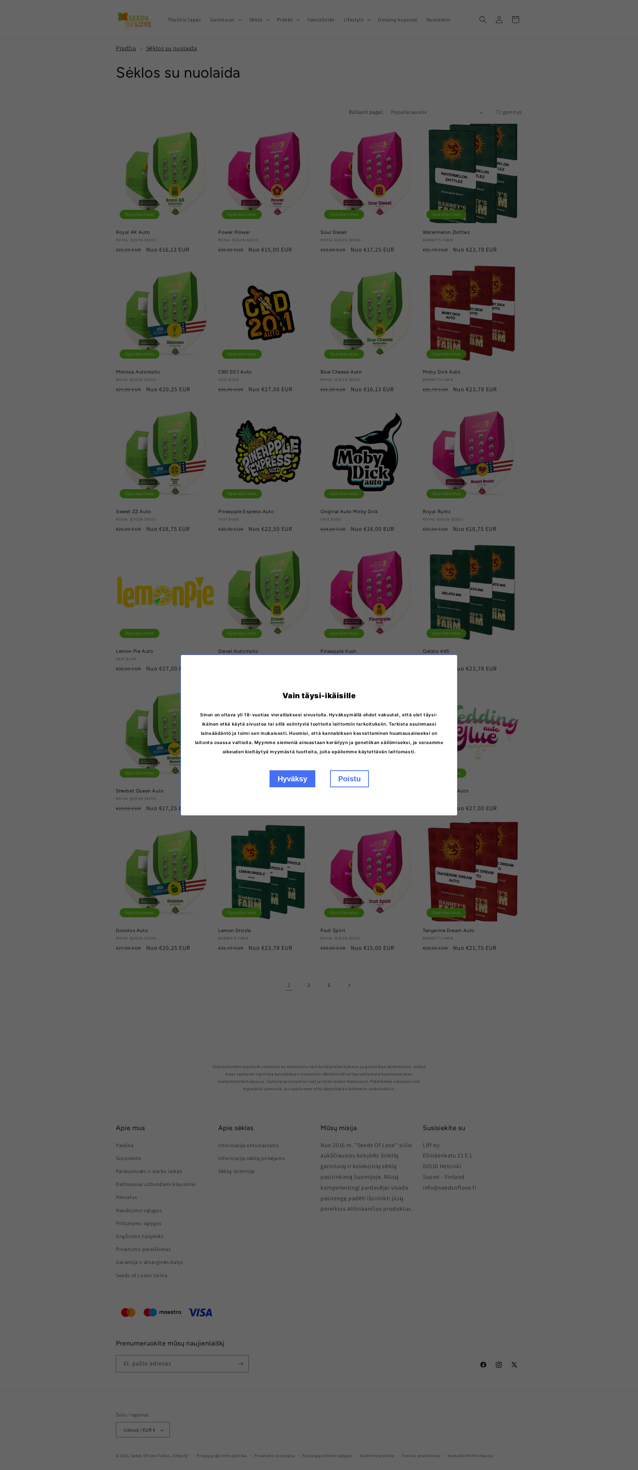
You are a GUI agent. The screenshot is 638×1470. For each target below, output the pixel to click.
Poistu (349, 779)
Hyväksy (292, 779)
